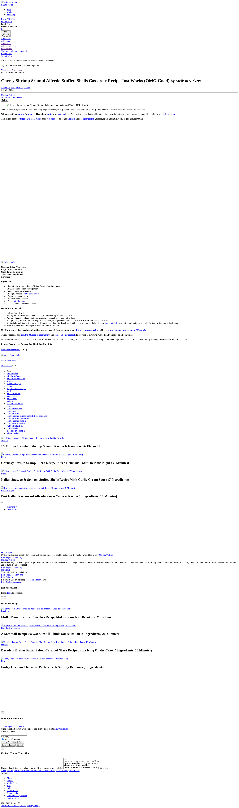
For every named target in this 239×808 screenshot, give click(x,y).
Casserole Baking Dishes (10, 350)
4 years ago (18, 557)
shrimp (21, 114)
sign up (4, 5)
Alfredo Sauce (6, 366)
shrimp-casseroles (14, 408)
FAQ (9, 785)
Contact (10, 780)
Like (3, 557)
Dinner (27, 87)
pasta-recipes (12, 396)
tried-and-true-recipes (16, 431)
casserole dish (111, 323)
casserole (61, 114)
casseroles (11, 386)
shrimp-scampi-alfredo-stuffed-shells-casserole (27, 416)
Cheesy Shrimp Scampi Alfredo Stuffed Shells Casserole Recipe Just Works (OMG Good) (40, 770)
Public (7, 739)
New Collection (61, 729)
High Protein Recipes (10, 628)
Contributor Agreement (17, 795)
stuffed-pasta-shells (15, 426)
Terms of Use (12, 790)
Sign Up (11, 19)
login (11, 5)
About (9, 778)
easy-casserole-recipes (16, 388)
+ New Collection (9, 742)
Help (9, 788)
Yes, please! (6, 70)
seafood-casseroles (15, 403)
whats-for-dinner (14, 433)
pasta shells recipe (30, 119)
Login (3, 19)
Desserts (4, 644)
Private (17, 739)
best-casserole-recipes (16, 378)
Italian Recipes (7, 490)
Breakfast (5, 611)
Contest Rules (13, 798)
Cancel (20, 745)
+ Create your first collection (13, 726)
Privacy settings (33, 805)
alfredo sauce (19, 301)
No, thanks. (17, 70)
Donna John (6, 552)
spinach (52, 119)
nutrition (71, 119)
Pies (3, 661)
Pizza (3, 457)
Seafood (19, 87)
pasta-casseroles (13, 393)
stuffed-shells (12, 428)
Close (21, 742)
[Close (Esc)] (2, 596)
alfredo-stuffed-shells (16, 376)
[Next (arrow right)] (5, 598)
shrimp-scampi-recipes (16, 421)
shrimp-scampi (13, 413)
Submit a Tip (6, 21)
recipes (10, 401)
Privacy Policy (13, 793)
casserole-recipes (14, 383)
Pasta (13, 87)
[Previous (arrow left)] (2, 598)
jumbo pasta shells (31, 294)
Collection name (8, 731)
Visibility (5, 737)
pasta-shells (12, 398)
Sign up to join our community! (14, 51)
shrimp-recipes (13, 411)
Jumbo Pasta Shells (8, 360)
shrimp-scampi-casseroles (18, 418)
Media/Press (12, 783)
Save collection (8, 745)
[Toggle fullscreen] (5, 596)
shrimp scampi (169, 114)
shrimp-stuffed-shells (16, 423)
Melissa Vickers (106, 555)
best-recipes (12, 381)
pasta (49, 114)
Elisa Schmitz (7, 577)
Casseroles (5, 87)
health (9, 12)
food (9, 9)
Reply (8, 557)
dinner (31, 114)
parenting (11, 14)
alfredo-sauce (12, 373)
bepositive (5, 570)
